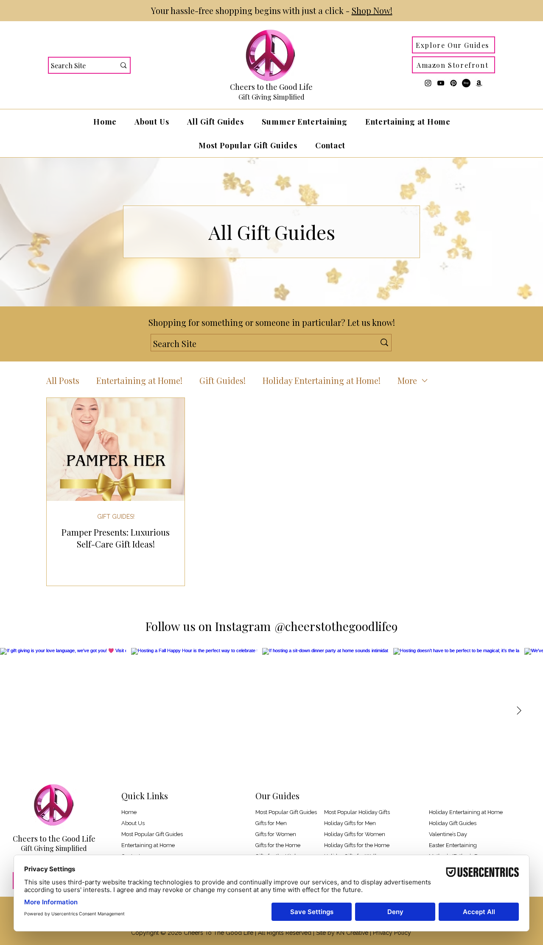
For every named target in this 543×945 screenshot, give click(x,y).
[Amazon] (479, 83)
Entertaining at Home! (139, 380)
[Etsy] (466, 83)
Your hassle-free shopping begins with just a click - (271, 10)
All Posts (62, 380)
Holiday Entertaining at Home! (322, 380)
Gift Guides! (222, 380)
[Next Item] (518, 711)
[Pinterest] (453, 83)
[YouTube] (441, 83)
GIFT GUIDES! (115, 516)
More (407, 380)
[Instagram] (428, 83)
